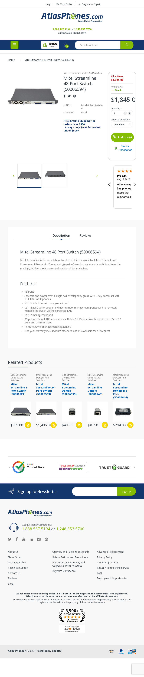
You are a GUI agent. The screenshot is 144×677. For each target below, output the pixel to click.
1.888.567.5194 (61, 29)
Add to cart (125, 137)
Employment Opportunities (112, 578)
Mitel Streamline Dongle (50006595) (69, 389)
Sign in (97, 4)
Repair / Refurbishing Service (113, 567)
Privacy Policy (104, 557)
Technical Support (18, 567)
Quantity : (116, 108)
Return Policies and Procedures (70, 557)
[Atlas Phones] (72, 17)
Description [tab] (61, 235)
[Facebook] (64, 96)
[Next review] (135, 184)
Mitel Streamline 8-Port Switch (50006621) (19, 389)
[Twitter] (69, 96)
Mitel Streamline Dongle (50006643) (94, 389)
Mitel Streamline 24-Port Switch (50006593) (45, 389)
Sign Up (126, 491)
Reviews (12, 578)
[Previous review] (109, 184)
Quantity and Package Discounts (70, 551)
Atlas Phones (16, 650)
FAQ (99, 573)
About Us (13, 551)
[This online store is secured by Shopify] (50, 45)
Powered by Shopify (49, 650)
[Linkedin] (31, 539)
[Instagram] (39, 539)
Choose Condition (120, 119)
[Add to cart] (53, 425)
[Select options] (28, 425)
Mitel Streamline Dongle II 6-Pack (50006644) (120, 390)
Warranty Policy (17, 562)
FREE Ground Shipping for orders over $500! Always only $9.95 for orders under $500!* (82, 125)
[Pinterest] (74, 96)
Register (86, 4)
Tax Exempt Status (107, 562)
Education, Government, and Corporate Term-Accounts (68, 564)
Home (11, 60)
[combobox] (104, 45)
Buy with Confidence (64, 571)
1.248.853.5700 (82, 29)
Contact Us (14, 573)
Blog (10, 583)
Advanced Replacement (110, 551)
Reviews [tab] (85, 235)
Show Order (14, 557)
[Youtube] (23, 539)
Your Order (66, 4)
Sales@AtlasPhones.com (72, 32)
